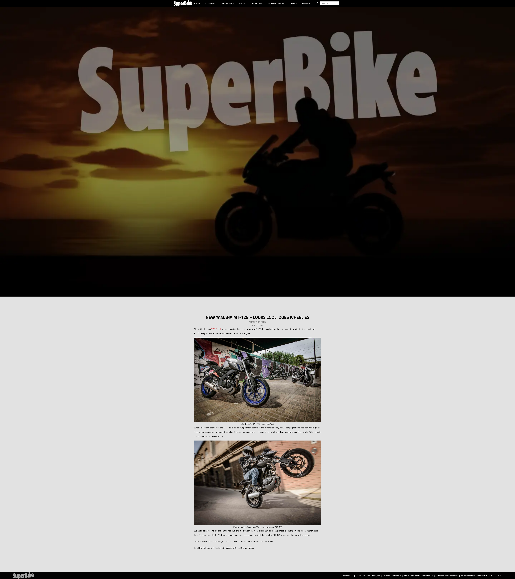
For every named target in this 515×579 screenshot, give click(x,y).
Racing (242, 3)
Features (257, 3)
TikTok (358, 575)
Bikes (197, 3)
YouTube (366, 575)
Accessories (227, 3)
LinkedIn (386, 575)
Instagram (376, 575)
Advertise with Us (468, 575)
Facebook (346, 575)
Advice (293, 3)
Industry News (276, 3)
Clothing (210, 3)
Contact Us (396, 575)
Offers (306, 3)
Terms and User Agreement (447, 575)
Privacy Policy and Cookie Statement (418, 575)
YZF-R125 (216, 329)
